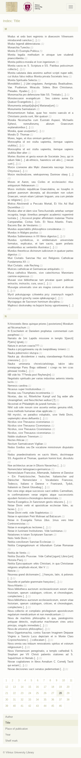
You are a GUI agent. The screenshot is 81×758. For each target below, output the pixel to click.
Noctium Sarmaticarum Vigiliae (25, 443)
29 (68, 693)
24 (29, 693)
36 (52, 699)
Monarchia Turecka (18, 47)
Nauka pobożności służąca (23, 353)
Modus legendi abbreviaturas (24, 43)
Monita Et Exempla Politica (23, 51)
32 (22, 699)
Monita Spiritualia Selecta (22, 80)
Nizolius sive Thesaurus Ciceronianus (29, 425)
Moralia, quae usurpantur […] (24, 131)
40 (14, 705)
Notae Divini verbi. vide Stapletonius (28, 512)
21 (6, 693)
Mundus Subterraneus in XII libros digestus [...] (35, 236)
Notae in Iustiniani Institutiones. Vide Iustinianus (35, 530)
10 (63, 680)
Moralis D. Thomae (18, 134)
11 (71, 680)
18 (52, 686)
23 (22, 693)
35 (45, 699)
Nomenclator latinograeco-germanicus (29, 469)
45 (52, 705)
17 (45, 686)
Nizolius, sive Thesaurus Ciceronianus (29, 429)
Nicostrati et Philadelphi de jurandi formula (32, 403)
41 (22, 705)
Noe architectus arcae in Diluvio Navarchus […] (35, 465)
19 (60, 686)
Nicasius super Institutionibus (24, 389)
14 (22, 686)
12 (6, 686)
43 (37, 705)
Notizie (12, 570)
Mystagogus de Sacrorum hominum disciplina (34, 301)
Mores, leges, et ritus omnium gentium (30, 138)
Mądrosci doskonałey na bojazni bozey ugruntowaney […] (40, 305)
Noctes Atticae (16, 440)
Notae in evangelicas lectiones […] (27, 527)
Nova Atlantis (15, 585)
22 (14, 693)
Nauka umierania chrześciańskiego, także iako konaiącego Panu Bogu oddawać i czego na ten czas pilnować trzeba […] (40, 367)
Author (9, 716)
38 (68, 699)
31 (14, 699)
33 (29, 699)
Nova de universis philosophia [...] (27, 628)
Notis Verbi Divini (17, 538)
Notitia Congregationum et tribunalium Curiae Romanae (40, 545)
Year (7, 734)
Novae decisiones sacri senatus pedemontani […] (36, 669)
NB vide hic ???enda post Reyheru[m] (29, 374)
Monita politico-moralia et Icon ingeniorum (31, 61)
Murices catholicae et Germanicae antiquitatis (34, 269)
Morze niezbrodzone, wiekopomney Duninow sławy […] (40, 174)
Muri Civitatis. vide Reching (23, 265)
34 (37, 699)
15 (29, 686)
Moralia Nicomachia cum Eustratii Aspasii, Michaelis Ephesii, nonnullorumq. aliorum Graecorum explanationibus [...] (40, 124)
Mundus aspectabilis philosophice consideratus (34, 229)
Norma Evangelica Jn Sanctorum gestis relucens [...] (38, 501)
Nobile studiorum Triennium (23, 436)
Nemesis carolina (17, 385)
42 (29, 705)
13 (14, 686)
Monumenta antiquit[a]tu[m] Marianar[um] (31, 105)
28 (60, 693)
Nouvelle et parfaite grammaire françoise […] (33, 581)
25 (37, 693)
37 (60, 699)
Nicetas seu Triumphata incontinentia (29, 392)
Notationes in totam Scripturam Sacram (30, 534)
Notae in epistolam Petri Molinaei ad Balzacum (34, 516)
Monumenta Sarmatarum (22, 109)
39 (6, 705)
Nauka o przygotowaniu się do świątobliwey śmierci (37, 349)
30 (6, 699)
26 (45, 693)
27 (52, 693)
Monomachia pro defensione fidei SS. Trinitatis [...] (37, 94)
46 (60, 705)
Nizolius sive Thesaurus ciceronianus (29, 421)
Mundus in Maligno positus (23, 232)
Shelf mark (11, 740)
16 (37, 686)
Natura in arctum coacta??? (23, 345)
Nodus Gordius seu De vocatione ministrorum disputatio (40, 447)
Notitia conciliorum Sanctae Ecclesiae (29, 541)
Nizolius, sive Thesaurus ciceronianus (29, 432)
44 (45, 705)
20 (68, 686)
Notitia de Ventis (17, 552)
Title (7, 722)
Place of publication (16, 728)
